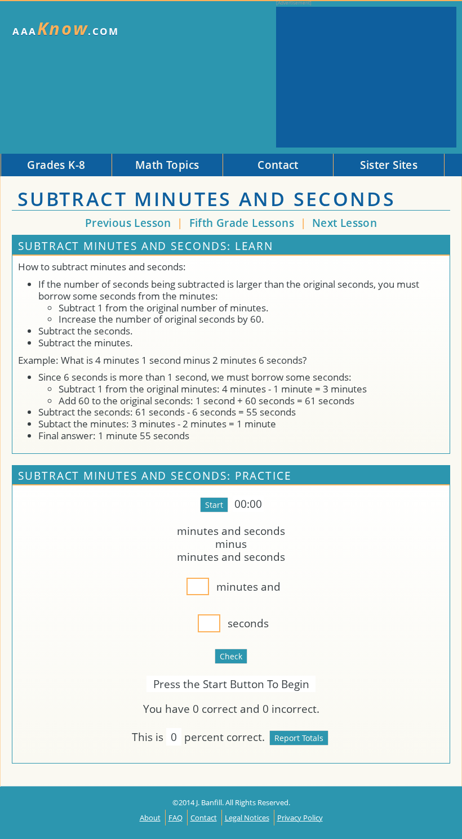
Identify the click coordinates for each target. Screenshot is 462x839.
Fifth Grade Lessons (243, 222)
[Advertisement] (366, 77)
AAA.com (65, 28)
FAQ (175, 818)
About (150, 818)
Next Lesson (344, 222)
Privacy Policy (300, 818)
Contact (203, 818)
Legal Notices (247, 818)
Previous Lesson (128, 222)
